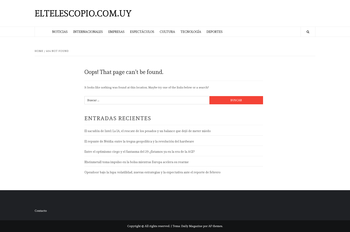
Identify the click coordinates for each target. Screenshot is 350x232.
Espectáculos (142, 32)
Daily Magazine (191, 226)
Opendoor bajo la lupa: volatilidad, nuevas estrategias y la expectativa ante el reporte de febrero (152, 172)
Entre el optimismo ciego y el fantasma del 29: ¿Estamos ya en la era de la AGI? (139, 151)
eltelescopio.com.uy (83, 13)
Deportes (215, 32)
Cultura (167, 32)
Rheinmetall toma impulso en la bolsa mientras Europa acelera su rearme (136, 162)
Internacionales (88, 32)
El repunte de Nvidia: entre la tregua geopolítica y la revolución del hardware (139, 141)
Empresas (116, 32)
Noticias (60, 32)
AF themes (215, 226)
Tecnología (190, 32)
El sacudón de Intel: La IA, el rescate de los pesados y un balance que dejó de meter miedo (147, 131)
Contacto (41, 210)
